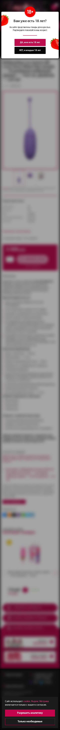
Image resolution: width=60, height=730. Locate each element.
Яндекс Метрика (40, 701)
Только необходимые (30, 721)
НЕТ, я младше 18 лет (30, 50)
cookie (26, 701)
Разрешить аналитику (30, 713)
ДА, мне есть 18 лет (30, 42)
